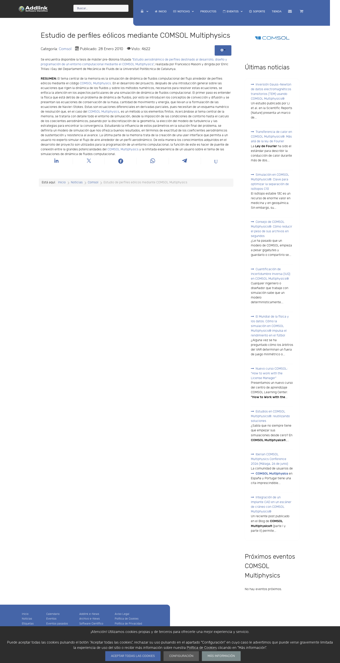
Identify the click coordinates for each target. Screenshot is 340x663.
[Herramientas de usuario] (223, 50)
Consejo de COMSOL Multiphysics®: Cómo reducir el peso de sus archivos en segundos (271, 229)
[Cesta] (302, 11)
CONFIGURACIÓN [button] (181, 656)
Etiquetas (28, 623)
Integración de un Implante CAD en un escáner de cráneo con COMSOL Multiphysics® (271, 504)
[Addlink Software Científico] (33, 9)
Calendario (53, 614)
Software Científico (91, 623)
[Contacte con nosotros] (290, 11)
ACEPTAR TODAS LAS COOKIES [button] (133, 656)
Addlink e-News (89, 614)
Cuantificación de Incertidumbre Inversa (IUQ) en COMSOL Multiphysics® (270, 274)
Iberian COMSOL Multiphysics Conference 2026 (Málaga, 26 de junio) (269, 459)
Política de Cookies (202, 648)
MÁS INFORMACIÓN (221, 656)
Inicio (25, 614)
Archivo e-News (89, 618)
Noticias (27, 618)
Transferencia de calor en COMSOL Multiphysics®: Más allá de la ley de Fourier (271, 136)
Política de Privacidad (128, 623)
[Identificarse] (144, 11)
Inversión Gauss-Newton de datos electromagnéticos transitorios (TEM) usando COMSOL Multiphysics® (271, 92)
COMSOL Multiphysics (95, 83)
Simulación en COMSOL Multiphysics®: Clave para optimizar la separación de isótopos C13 (270, 182)
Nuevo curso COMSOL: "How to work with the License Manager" (269, 373)
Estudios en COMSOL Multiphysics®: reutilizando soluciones (270, 416)
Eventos (51, 618)
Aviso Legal (122, 614)
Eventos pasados (57, 623)
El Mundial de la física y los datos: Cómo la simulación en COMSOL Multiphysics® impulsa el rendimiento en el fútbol (270, 326)
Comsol (65, 49)
